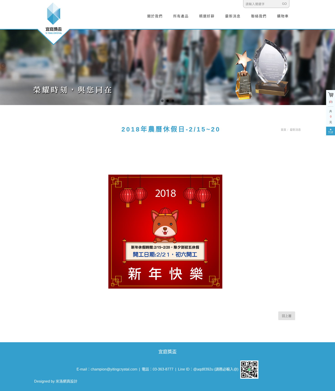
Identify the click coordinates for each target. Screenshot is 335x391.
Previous (3, 66)
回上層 (286, 316)
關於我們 (155, 16)
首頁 (283, 129)
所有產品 (181, 16)
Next (331, 66)
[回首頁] (54, 23)
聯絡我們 (259, 16)
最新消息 (233, 16)
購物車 (283, 16)
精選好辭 (207, 16)
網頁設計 (70, 381)
